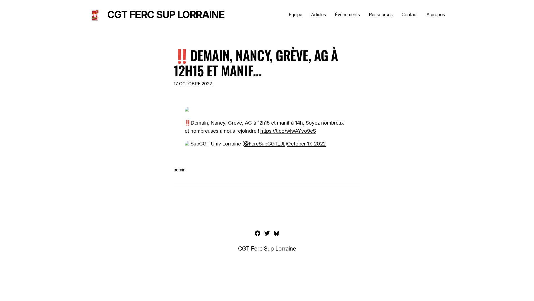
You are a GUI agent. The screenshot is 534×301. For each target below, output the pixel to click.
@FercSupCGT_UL (264, 144)
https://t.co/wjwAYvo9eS (288, 131)
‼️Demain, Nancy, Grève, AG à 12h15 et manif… (256, 62)
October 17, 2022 (306, 144)
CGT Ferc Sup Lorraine (165, 14)
